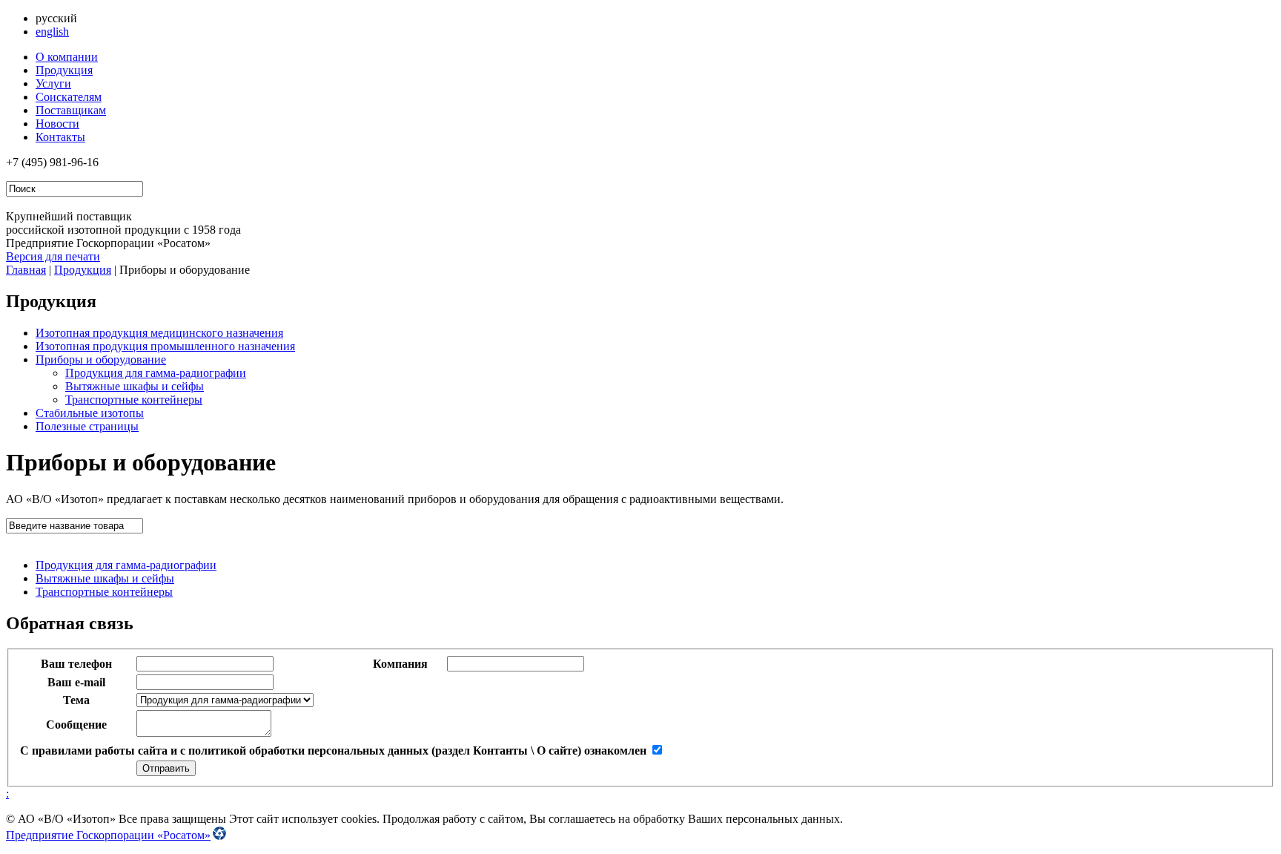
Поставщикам (71, 110)
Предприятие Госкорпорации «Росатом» (108, 835)
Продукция (64, 70)
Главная (26, 269)
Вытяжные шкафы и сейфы (134, 386)
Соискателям (69, 97)
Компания (400, 663)
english (52, 31)
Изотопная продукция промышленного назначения (165, 346)
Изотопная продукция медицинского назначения (159, 332)
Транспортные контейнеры (133, 399)
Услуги (53, 83)
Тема (76, 700)
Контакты (60, 137)
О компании (67, 56)
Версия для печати (53, 256)
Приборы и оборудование (101, 359)
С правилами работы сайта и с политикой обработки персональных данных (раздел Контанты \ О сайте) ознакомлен (333, 750)
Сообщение (76, 724)
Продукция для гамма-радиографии (155, 373)
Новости (57, 123)
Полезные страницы (87, 426)
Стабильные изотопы (90, 413)
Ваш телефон (76, 663)
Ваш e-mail (76, 682)
